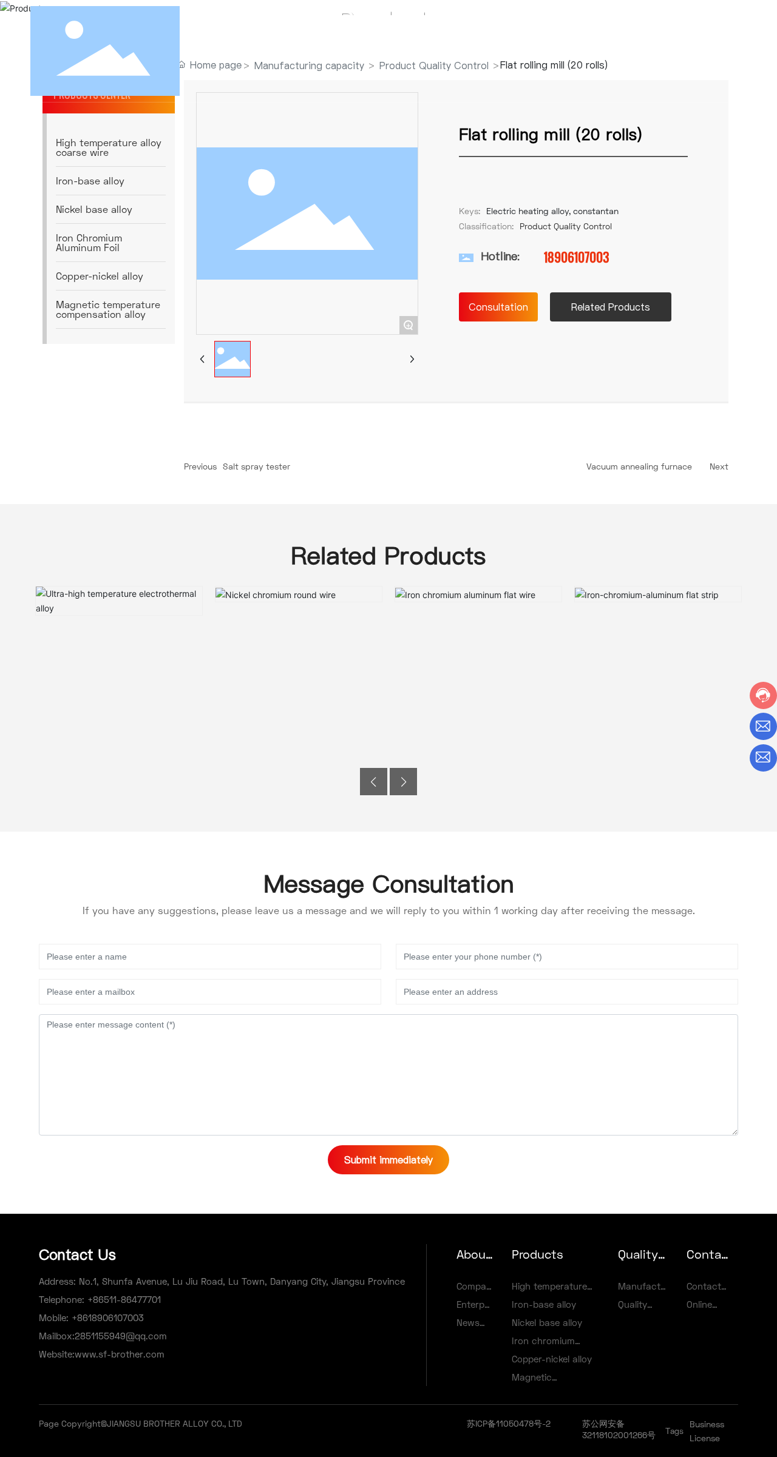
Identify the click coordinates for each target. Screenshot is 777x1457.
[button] (373, 781)
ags (677, 1431)
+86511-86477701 (122, 1299)
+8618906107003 (106, 1317)
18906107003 (576, 257)
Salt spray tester (256, 466)
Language (699, 50)
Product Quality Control (566, 226)
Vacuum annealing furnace (639, 466)
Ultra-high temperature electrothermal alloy (119, 593)
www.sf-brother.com (120, 1353)
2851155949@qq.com (121, 1335)
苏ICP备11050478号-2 (509, 1423)
